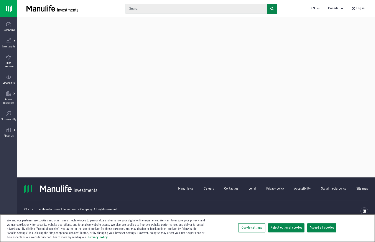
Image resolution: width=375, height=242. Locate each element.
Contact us (231, 188)
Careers (209, 188)
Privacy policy (275, 188)
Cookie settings (252, 227)
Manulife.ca (185, 188)
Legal (252, 188)
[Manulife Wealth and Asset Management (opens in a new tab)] (364, 211)
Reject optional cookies (286, 227)
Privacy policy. (98, 237)
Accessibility (302, 188)
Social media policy (333, 188)
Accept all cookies (322, 227)
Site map (362, 188)
